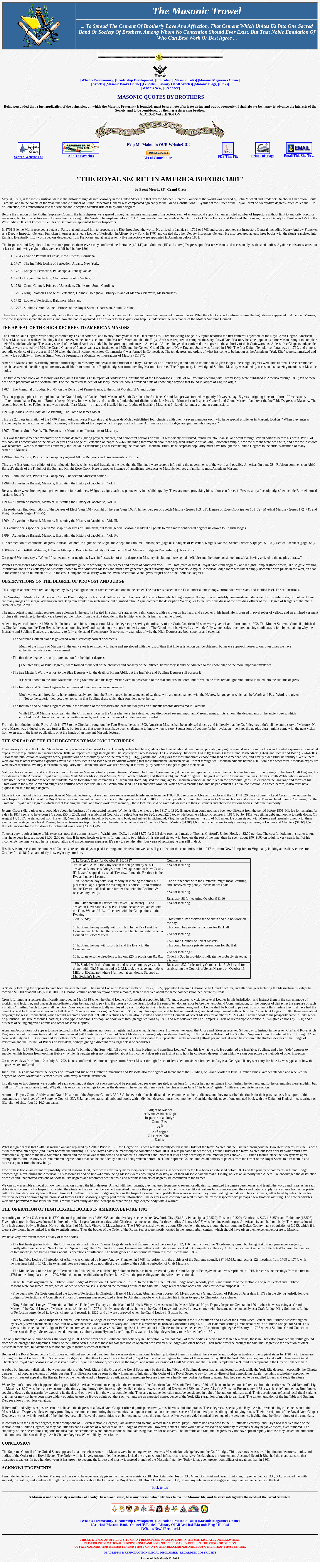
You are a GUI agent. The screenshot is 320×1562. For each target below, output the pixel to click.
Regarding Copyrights (198, 1552)
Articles (98, 84)
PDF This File (228, 156)
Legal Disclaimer (163, 1552)
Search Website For (28, 157)
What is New (151, 88)
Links (223, 84)
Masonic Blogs (205, 84)
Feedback (171, 88)
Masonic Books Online (123, 84)
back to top (160, 1487)
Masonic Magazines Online (219, 80)
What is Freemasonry (97, 80)
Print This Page (262, 156)
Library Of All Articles (175, 84)
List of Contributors (158, 158)
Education (164, 80)
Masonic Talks (185, 80)
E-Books (149, 84)
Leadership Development (134, 80)
